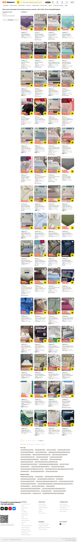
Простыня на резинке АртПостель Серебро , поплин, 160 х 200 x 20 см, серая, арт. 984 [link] (67, 177)
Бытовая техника (24, 507)
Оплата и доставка (42, 505)
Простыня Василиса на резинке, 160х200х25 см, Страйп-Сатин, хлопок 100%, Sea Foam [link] (54, 318)
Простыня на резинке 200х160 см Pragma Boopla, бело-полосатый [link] (53, 347)
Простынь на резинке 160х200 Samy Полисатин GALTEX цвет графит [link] (40, 119)
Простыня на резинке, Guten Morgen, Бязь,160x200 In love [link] (54, 63)
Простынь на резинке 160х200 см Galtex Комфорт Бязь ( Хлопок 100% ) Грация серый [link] (40, 261)
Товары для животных (25, 529)
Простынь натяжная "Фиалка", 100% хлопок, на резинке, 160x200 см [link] (40, 402)
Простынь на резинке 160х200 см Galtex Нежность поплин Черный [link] (26, 119)
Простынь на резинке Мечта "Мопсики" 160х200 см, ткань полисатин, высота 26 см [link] (54, 375)
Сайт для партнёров (42, 529)
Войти (72, 2)
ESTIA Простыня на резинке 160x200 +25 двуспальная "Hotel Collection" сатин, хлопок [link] (26, 288)
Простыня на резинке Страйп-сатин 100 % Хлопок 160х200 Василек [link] (26, 318)
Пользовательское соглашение (15, 539)
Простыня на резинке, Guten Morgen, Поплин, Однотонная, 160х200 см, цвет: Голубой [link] (53, 288)
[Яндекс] (74, 540)
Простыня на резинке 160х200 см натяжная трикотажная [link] (39, 35)
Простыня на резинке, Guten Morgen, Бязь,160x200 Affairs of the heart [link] (40, 177)
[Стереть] (41, 2)
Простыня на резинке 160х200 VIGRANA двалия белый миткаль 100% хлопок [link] (67, 375)
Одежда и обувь (24, 513)
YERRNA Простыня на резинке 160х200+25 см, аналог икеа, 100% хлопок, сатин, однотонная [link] (40, 347)
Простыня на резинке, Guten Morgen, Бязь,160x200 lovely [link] (53, 148)
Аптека (22, 516)
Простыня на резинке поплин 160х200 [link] (39, 91)
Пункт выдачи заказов (64, 509)
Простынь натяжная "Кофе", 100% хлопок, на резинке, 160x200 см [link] (53, 206)
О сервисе (40, 509)
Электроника (23, 511)
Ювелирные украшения (26, 534)
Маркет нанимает (63, 511)
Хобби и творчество (25, 520)
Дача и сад (23, 522)
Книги (22, 523)
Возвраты (40, 511)
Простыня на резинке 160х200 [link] (25, 63)
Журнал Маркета (41, 513)
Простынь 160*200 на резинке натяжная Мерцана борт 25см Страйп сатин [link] (26, 261)
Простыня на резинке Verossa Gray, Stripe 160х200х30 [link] (66, 402)
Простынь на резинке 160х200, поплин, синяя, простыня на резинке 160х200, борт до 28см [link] (67, 288)
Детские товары (24, 532)
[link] (27, 450)
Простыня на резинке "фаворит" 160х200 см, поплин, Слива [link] (25, 35)
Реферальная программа (64, 505)
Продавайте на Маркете (43, 525)
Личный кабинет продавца (43, 523)
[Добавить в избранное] (32, 15)
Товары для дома (24, 514)
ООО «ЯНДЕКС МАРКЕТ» (71, 538)
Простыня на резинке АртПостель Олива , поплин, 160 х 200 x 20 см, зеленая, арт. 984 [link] (67, 234)
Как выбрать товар (42, 504)
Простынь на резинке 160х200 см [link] (66, 91)
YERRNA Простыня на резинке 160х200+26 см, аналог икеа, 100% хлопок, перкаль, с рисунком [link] (53, 91)
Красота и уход (24, 518)
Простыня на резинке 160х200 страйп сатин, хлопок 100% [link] (25, 206)
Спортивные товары (25, 527)
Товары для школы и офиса (26, 525)
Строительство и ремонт (26, 531)
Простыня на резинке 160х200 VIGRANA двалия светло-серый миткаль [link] (40, 375)
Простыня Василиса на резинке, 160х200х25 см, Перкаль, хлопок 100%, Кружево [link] (26, 347)
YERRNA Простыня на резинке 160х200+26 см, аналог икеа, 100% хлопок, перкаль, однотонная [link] (26, 91)
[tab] (5, 5)
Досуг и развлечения (25, 504)
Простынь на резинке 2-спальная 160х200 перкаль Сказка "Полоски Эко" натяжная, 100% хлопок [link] (53, 234)
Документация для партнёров (44, 527)
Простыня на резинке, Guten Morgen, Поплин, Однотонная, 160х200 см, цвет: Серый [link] (53, 177)
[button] (24, 12)
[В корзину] (31, 29)
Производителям (63, 507)
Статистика (5, 539)
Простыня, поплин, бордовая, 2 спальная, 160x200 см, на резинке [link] (68, 318)
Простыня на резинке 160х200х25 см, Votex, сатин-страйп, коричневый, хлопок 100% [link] (53, 261)
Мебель (22, 505)
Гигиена (22, 509)
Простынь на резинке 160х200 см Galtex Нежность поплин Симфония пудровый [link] (26, 177)
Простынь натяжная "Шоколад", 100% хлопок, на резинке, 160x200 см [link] (40, 288)
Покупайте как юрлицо (42, 507)
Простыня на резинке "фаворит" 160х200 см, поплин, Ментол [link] (66, 35)
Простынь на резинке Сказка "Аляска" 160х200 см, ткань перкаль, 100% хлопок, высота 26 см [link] (67, 347)
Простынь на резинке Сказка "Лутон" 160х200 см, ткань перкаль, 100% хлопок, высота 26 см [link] (54, 431)
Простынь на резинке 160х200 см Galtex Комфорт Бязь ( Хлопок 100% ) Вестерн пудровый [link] (67, 119)
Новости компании (63, 504)
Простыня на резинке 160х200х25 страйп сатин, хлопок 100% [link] (40, 234)
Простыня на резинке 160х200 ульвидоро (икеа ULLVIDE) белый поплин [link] (26, 402)
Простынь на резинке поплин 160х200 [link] (52, 35)
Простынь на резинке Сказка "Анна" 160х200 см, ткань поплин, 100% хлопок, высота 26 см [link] (40, 318)
